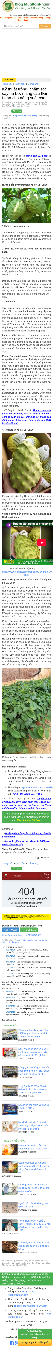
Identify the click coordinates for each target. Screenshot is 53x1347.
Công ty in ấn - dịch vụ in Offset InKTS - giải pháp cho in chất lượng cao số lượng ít (33, 1033)
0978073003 (11, 930)
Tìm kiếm (45, 26)
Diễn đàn (20, 84)
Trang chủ (7, 84)
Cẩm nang (33, 84)
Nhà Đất (19, 19)
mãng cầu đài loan (10, 942)
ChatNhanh (31, 930)
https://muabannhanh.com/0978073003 (21, 935)
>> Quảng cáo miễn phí (35, 1342)
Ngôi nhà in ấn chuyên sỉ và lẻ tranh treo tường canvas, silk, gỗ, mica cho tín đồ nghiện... (33, 1052)
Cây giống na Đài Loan (29, 820)
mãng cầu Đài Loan (37, 156)
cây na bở (43, 940)
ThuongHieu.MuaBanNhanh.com (30, 1306)
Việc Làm (26, 19)
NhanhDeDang (37, 18)
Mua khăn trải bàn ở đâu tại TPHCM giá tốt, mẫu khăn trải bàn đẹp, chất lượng (33, 1125)
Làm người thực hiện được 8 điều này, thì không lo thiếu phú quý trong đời (33, 1187)
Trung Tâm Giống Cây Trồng (25, 116)
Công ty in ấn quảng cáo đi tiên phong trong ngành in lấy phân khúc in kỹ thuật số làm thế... (33, 1070)
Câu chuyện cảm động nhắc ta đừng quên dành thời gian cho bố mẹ (33, 1245)
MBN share (16, 111)
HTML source (44, 858)
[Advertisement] (26, 52)
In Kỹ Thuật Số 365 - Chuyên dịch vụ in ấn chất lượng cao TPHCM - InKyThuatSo (32, 1089)
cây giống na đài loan (27, 940)
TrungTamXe (10, 18)
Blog (48, 18)
